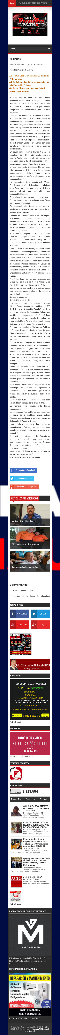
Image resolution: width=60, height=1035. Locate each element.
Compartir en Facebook (25, 470)
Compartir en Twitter (24, 478)
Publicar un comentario (23, 590)
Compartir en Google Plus (26, 487)
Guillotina (39, 64)
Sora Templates (27, 1027)
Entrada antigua (43, 596)
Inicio (32, 596)
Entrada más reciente (19, 596)
